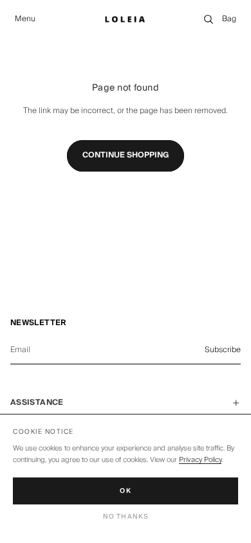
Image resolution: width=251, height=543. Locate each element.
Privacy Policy (200, 460)
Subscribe (223, 350)
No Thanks (126, 516)
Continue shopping (125, 155)
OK (125, 491)
